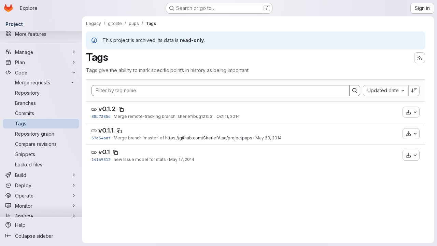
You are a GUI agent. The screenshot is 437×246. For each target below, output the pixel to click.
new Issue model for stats (140, 159)
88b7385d (101, 116)
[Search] (354, 90)
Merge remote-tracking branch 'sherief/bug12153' (163, 116)
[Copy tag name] (121, 109)
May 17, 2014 (181, 159)
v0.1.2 (107, 109)
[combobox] (385, 90)
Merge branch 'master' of (139, 137)
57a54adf (101, 137)
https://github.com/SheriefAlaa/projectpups (208, 137)
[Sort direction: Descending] (414, 90)
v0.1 (104, 152)
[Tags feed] (419, 57)
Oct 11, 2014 (228, 116)
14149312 (101, 159)
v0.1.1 (106, 130)
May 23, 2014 (268, 137)
